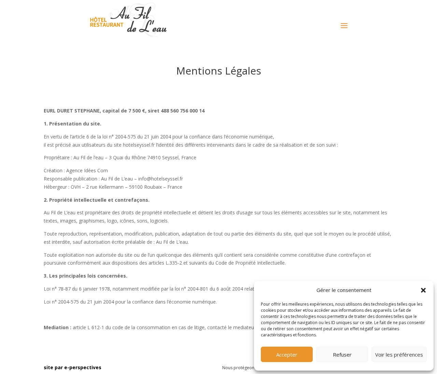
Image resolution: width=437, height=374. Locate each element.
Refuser (342, 354)
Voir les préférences (399, 354)
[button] (423, 290)
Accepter (286, 354)
